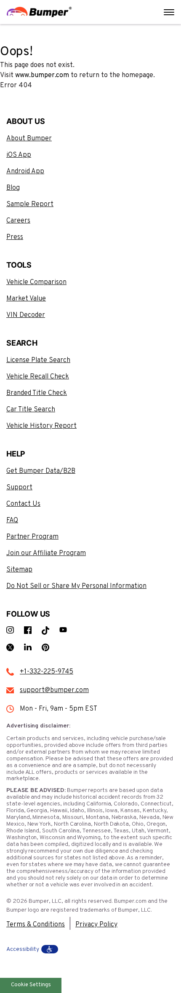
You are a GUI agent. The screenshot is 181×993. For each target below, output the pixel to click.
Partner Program (32, 537)
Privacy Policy (96, 925)
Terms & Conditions (35, 925)
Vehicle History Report (41, 426)
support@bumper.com (54, 690)
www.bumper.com (42, 75)
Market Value (26, 299)
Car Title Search (30, 409)
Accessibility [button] (22, 949)
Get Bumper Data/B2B (40, 471)
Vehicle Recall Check (37, 377)
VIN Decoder (25, 315)
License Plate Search (38, 360)
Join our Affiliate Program (46, 553)
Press (14, 237)
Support (19, 487)
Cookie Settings (31, 985)
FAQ (12, 520)
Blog (13, 188)
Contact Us (23, 504)
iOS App (18, 155)
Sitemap (19, 570)
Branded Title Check (36, 393)
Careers (18, 221)
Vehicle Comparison (36, 282)
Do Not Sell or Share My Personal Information (76, 586)
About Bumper (29, 138)
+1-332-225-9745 (46, 672)
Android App (25, 171)
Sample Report (29, 204)
